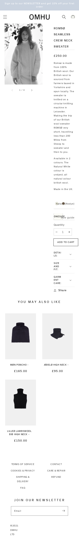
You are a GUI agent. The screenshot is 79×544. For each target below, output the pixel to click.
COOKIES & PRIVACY (23, 470)
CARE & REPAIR (56, 470)
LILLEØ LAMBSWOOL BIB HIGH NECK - (19, 433)
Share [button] (62, 290)
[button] (5, 17)
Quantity (59, 225)
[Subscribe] (63, 510)
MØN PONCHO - (19, 365)
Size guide (68, 217)
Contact (56, 464)
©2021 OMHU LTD (14, 530)
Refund (56, 477)
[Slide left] (12, 90)
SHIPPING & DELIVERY (23, 479)
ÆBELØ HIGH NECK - (56, 365)
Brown (63, 203)
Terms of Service (22, 464)
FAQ (23, 488)
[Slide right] (31, 90)
